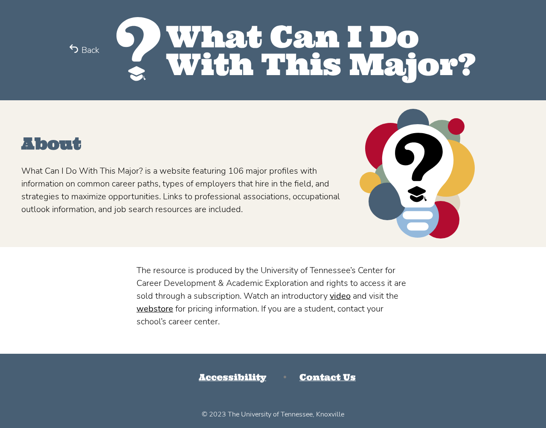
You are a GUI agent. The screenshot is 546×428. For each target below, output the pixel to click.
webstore (154, 308)
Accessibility (232, 377)
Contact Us (327, 377)
